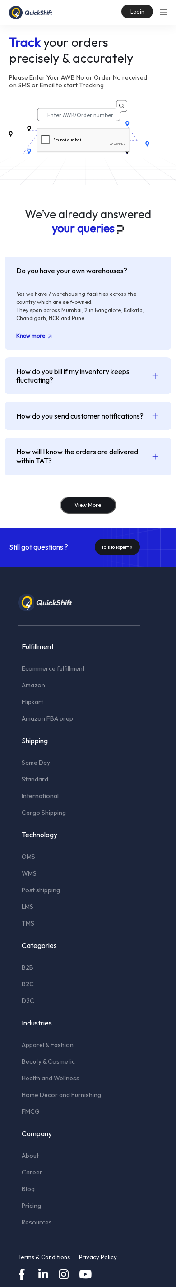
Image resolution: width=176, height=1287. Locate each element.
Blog (28, 1189)
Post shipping (41, 890)
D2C (28, 1001)
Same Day (36, 763)
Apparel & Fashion (48, 1045)
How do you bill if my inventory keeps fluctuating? (73, 375)
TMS (28, 923)
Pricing (31, 1205)
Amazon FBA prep (47, 718)
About (30, 1156)
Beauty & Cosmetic (48, 1061)
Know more (31, 335)
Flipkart (32, 702)
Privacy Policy (98, 1256)
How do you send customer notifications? (80, 415)
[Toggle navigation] (163, 12)
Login (137, 11)
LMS (27, 907)
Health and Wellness (50, 1078)
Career (32, 1172)
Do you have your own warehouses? (71, 270)
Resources (37, 1222)
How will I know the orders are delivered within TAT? (77, 456)
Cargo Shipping (44, 812)
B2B (27, 967)
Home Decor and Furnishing (61, 1095)
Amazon (33, 685)
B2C (28, 984)
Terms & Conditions (44, 1256)
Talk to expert (115, 547)
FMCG (31, 1111)
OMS (28, 857)
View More (87, 504)
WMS (29, 873)
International (40, 796)
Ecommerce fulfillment (53, 668)
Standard (35, 779)
